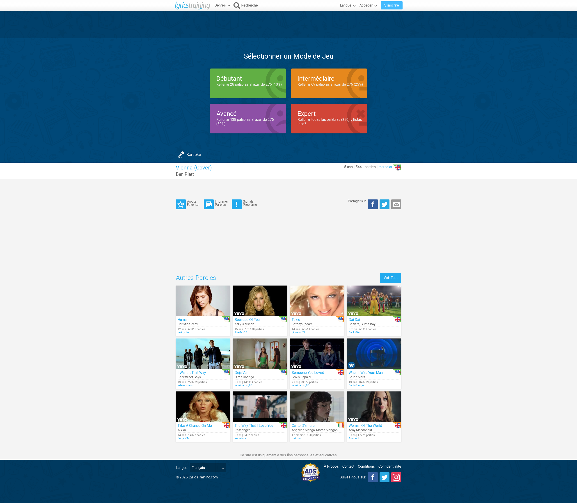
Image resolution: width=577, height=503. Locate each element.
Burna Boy (368, 324)
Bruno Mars (357, 377)
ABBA (182, 430)
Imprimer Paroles (221, 203)
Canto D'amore (303, 425)
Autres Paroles (196, 277)
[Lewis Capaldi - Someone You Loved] (317, 353)
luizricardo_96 (243, 385)
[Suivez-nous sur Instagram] (396, 477)
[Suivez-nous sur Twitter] (384, 477)
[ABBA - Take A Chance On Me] (203, 406)
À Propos (331, 466)
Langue (345, 5)
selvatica (240, 438)
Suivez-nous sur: (353, 477)
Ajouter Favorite (193, 203)
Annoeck (354, 438)
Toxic (296, 320)
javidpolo (183, 332)
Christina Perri (188, 324)
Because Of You (247, 320)
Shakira (354, 324)
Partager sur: (357, 201)
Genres (220, 5)
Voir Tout (391, 278)
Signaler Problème (250, 203)
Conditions (366, 466)
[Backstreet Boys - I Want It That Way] (203, 353)
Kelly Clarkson (244, 324)
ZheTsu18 (241, 332)
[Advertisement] (288, 24)
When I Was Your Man (366, 372)
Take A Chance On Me (195, 425)
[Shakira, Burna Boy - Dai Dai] (374, 301)
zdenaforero (185, 385)
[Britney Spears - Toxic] (317, 301)
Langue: (182, 468)
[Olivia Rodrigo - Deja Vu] (260, 353)
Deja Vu (241, 372)
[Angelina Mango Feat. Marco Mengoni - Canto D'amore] (317, 406)
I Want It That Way (192, 372)
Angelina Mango (303, 430)
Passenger (242, 430)
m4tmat (297, 438)
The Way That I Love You (254, 425)
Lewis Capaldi (301, 377)
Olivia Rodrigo (244, 377)
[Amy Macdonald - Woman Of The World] (374, 406)
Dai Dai (354, 320)
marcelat (385, 167)
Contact (348, 466)
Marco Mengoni (327, 430)
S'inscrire (391, 5)
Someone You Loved (308, 372)
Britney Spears (302, 324)
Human (183, 320)
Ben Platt (185, 174)
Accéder (366, 5)
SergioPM (183, 438)
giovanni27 (298, 332)
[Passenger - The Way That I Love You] (260, 406)
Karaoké (194, 154)
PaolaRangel (356, 385)
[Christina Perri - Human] (203, 301)
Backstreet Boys (189, 377)
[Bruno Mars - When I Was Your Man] (374, 353)
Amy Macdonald (360, 430)
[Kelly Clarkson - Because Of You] (260, 301)
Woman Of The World (365, 425)
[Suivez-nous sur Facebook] (373, 477)
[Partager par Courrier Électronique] (396, 204)
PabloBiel (354, 332)
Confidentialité (389, 466)
